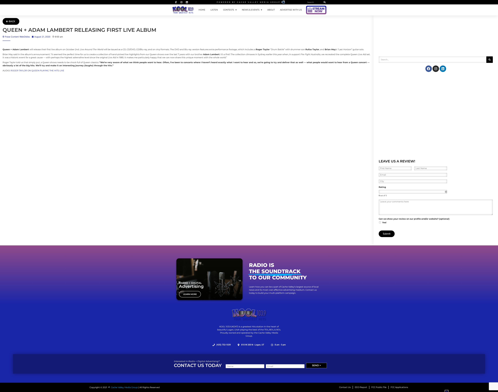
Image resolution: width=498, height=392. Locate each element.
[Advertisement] (398, 37)
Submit (386, 233)
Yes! (384, 222)
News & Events (251, 10)
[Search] (324, 2)
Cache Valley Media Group (258, 2)
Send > (316, 365)
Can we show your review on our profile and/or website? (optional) (414, 219)
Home (202, 10)
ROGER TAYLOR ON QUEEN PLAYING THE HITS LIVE (37, 70)
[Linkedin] (443, 68)
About (271, 10)
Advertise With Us (291, 10)
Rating (382, 187)
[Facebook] (428, 68)
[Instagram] (436, 68)
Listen (214, 10)
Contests (228, 10)
